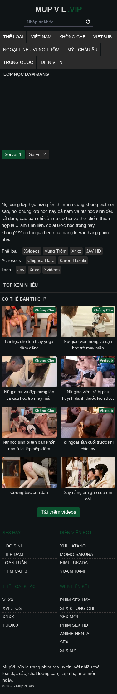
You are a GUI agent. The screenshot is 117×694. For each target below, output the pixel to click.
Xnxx (76, 250)
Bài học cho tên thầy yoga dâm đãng (29, 344)
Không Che (72, 36)
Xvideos (32, 250)
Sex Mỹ (68, 650)
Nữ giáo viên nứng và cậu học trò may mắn (88, 344)
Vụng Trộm (55, 250)
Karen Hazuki (73, 260)
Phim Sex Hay (75, 599)
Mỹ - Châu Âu (82, 49)
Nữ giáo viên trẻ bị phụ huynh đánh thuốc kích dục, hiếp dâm (88, 395)
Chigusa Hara (41, 260)
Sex (64, 641)
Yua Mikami (72, 571)
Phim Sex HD (74, 625)
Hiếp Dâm (12, 554)
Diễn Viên (51, 62)
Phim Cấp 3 (14, 571)
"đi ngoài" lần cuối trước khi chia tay (87, 445)
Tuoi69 (10, 625)
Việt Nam (41, 36)
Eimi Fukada (74, 562)
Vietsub (102, 36)
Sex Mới (69, 616)
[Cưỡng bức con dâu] (29, 472)
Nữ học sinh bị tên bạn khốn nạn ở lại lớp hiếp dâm (29, 445)
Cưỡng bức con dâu (29, 492)
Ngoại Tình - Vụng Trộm (31, 49)
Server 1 (13, 154)
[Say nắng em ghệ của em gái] (88, 472)
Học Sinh (13, 545)
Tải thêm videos (58, 512)
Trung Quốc (18, 62)
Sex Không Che (78, 608)
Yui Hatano (73, 545)
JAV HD (93, 250)
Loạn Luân (14, 562)
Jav (20, 269)
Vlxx (7, 599)
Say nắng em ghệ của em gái (88, 495)
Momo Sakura (76, 554)
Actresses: (12, 260)
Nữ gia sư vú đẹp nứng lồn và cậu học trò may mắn (29, 395)
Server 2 (37, 154)
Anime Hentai (75, 633)
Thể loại (13, 36)
